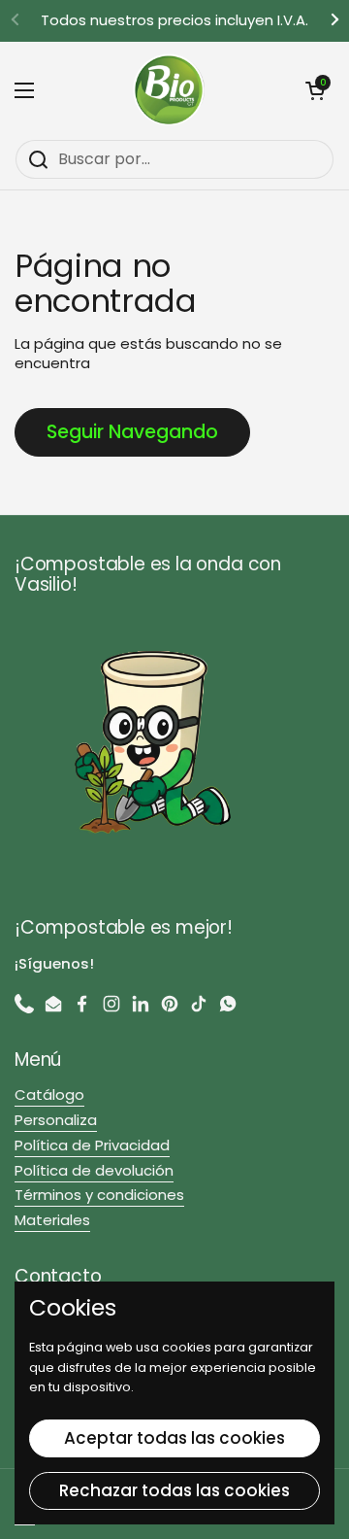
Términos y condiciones (99, 1194)
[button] (315, 90)
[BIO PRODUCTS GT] (169, 90)
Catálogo (49, 1094)
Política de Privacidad (92, 1145)
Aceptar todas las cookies (174, 1438)
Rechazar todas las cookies (174, 1490)
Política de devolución (94, 1170)
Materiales (52, 1220)
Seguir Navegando (132, 432)
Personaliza (56, 1120)
